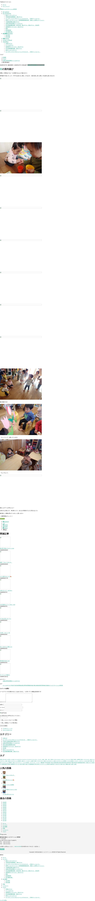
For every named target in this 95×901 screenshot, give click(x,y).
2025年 (4, 804)
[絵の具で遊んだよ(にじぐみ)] (4, 788)
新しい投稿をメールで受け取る (9, 723)
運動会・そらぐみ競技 (8, 784)
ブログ (4, 831)
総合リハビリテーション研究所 (55, 685)
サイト (1, 710)
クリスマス (29, 759)
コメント (2, 702)
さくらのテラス (9, 45)
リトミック (68, 759)
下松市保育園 (17, 685)
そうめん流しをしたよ (5, 618)
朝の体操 (36, 685)
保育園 (67, 762)
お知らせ (5, 738)
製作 (61, 764)
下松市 (12, 685)
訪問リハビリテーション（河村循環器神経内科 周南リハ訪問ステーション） (25, 20)
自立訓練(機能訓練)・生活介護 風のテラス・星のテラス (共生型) (22, 25)
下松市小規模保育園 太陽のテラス (11, 741)
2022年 (4, 809)
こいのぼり (12, 759)
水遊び (26, 764)
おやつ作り (5, 759)
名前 (1, 704)
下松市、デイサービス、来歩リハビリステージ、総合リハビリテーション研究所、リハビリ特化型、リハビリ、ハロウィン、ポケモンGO (61, 761)
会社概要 (5, 826)
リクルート (5, 830)
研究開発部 (8, 30)
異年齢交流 (44, 685)
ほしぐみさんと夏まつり (6, 647)
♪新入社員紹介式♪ (7, 730)
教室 (7, 28)
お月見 (8, 759)
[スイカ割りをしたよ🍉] (4, 778)
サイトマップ (6, 6)
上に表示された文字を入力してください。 (10, 715)
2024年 (4, 805)
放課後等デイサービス (15, 764)
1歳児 (1, 759)
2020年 (4, 812)
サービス (5, 825)
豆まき (64, 764)
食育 (69, 764)
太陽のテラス (9, 43)
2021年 (4, 810)
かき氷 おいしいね (5, 632)
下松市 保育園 (76, 759)
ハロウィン (63, 759)
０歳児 (72, 764)
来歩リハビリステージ (11, 15)
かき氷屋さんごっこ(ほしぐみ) (7, 604)
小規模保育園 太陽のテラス (12, 22)
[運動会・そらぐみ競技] (4, 783)
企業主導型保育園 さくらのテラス (14, 23)
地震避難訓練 (80, 762)
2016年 (4, 819)
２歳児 (75, 764)
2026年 (4, 802)
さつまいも (24, 759)
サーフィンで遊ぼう (5, 675)
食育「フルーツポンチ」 (6, 562)
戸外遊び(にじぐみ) (7, 728)
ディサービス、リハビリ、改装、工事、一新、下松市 (42, 759)
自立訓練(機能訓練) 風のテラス (14, 48)
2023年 (4, 807)
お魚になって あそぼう (6, 590)
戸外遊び (9, 764)
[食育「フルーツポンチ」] (4, 773)
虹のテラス (58, 764)
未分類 (4, 748)
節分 (36, 764)
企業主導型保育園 (25, 685)
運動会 (67, 764)
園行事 (75, 762)
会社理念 (8, 35)
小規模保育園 (4, 764)
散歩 (21, 764)
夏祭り (84, 762)
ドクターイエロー (57, 759)
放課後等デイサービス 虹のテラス (14, 27)
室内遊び (31, 685)
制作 (70, 762)
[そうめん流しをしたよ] (4, 792)
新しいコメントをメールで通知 (9, 720)
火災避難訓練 (31, 764)
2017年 (4, 817)
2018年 (4, 815)
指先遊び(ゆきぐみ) (5, 661)
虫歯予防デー (52, 764)
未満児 (40, 685)
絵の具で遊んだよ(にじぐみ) (7, 548)
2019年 (4, 814)
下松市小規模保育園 (54, 762)
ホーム (4, 4)
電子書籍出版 (9, 32)
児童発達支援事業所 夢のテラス (14, 17)
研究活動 (8, 37)
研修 (4, 828)
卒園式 (72, 762)
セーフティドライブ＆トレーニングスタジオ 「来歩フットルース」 (23, 18)
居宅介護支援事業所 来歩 (9, 745)
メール (2, 707)
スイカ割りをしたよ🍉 (5, 576)
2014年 (4, 820)
